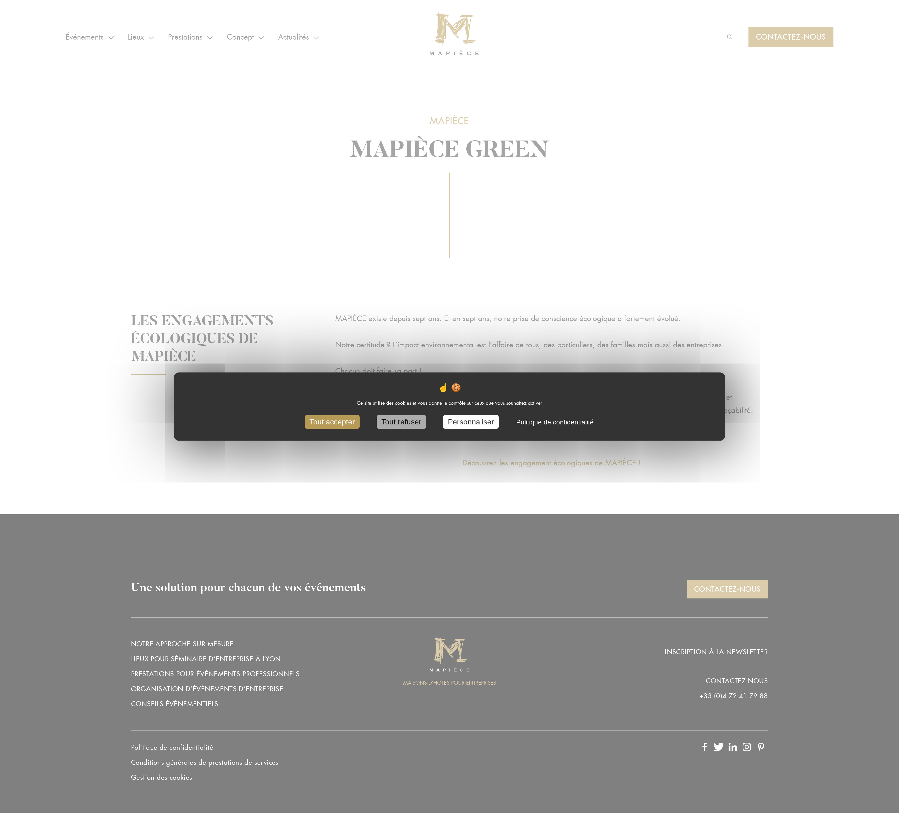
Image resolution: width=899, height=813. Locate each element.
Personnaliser (471, 422)
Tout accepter (332, 422)
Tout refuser (401, 422)
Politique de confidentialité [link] (555, 422)
